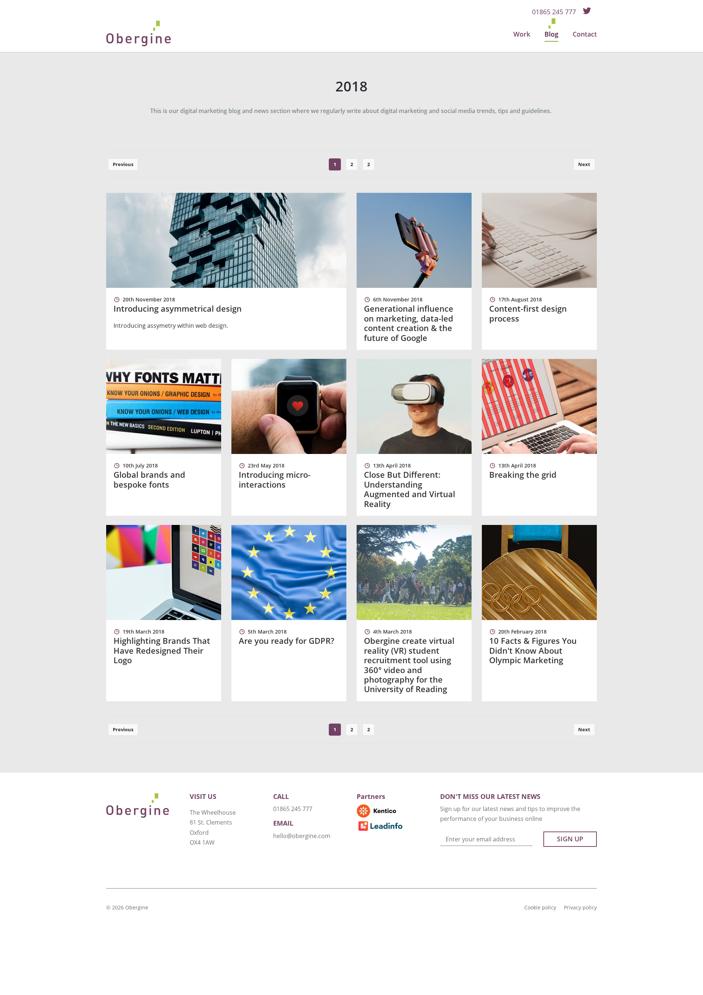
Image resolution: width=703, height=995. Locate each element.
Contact (585, 34)
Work (521, 34)
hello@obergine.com (301, 836)
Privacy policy (580, 907)
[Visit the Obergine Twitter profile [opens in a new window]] (587, 9)
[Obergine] (138, 33)
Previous (123, 164)
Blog (551, 34)
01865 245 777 (554, 12)
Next (584, 164)
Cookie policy (540, 907)
